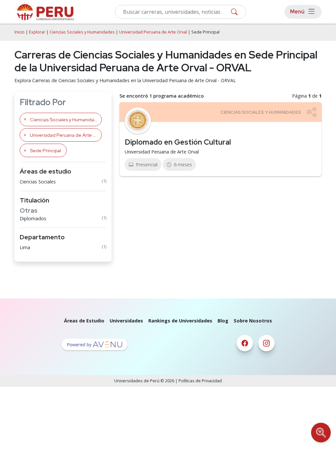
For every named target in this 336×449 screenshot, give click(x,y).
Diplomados (33, 218)
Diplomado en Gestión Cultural (178, 142)
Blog (223, 321)
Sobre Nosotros (253, 321)
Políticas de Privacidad (200, 381)
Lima (25, 247)
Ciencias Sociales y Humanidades (82, 32)
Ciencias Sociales (38, 181)
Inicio (19, 32)
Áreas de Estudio (84, 321)
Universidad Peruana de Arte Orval (153, 32)
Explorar (37, 32)
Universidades (126, 321)
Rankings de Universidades (180, 321)
